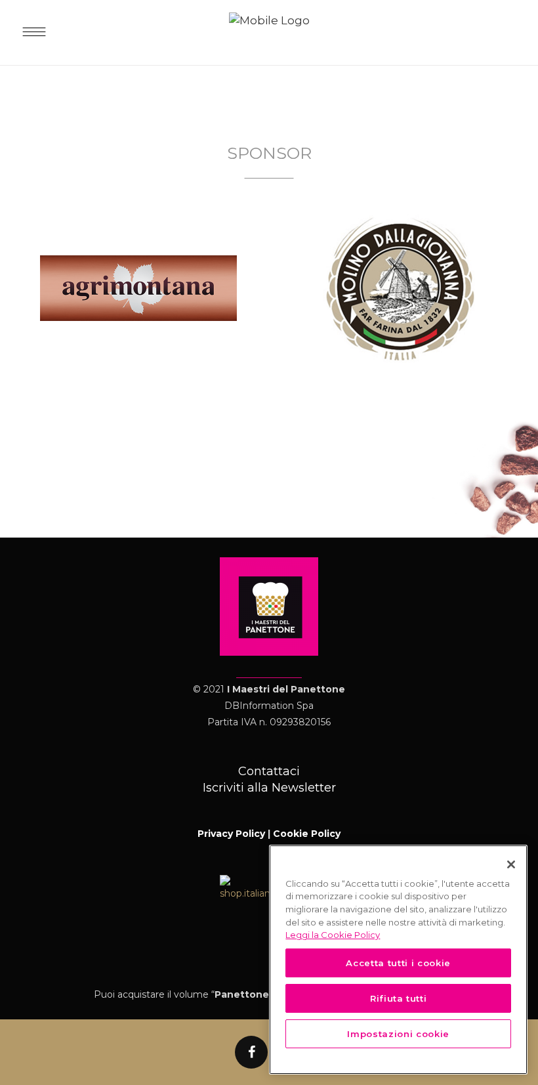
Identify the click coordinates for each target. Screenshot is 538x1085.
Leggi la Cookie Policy (332, 934)
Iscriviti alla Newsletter (269, 787)
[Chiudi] (511, 864)
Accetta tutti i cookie (398, 963)
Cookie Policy (307, 834)
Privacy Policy (231, 834)
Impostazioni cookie (398, 1034)
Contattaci (269, 771)
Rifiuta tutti (398, 998)
